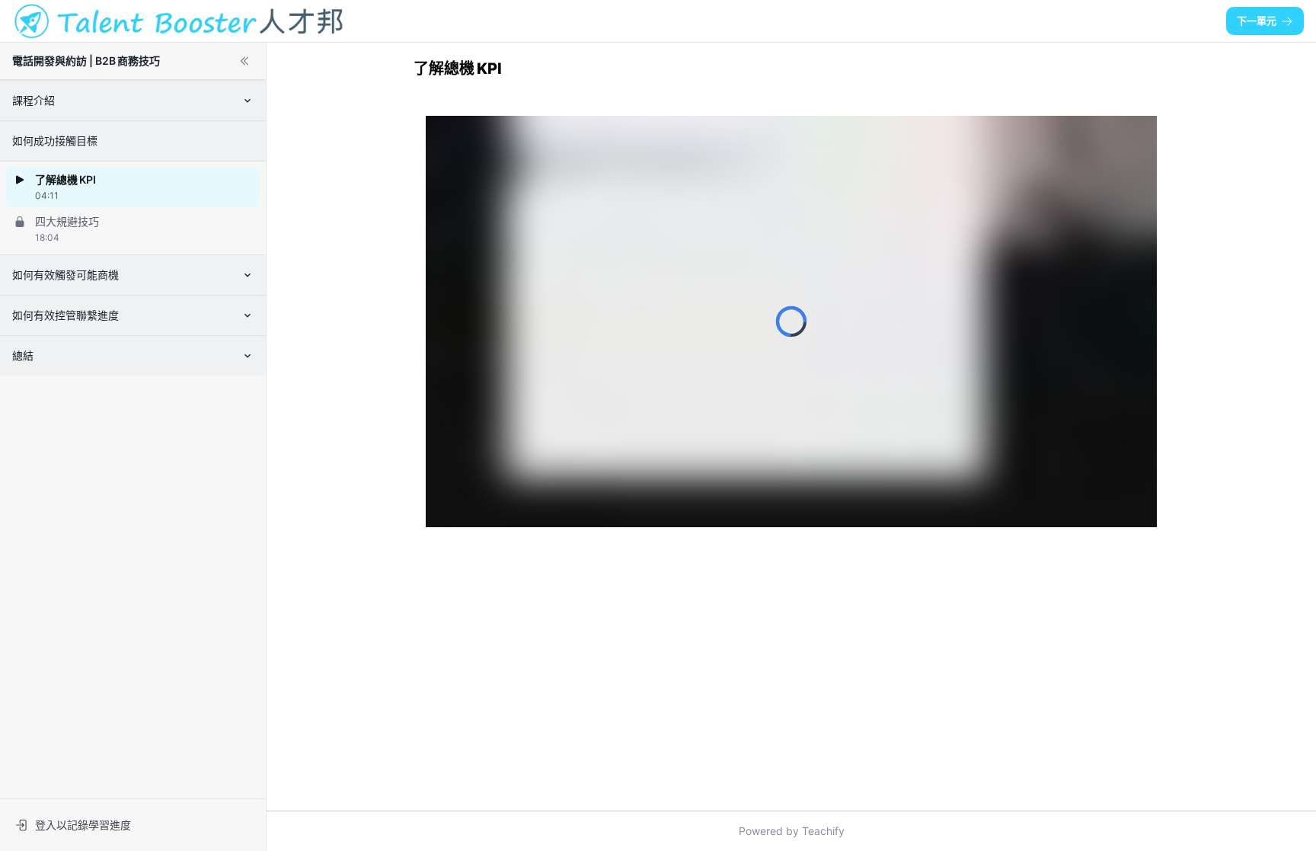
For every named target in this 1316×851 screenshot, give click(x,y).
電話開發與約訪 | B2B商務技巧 (86, 60)
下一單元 (1256, 20)
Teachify (823, 830)
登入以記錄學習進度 (83, 824)
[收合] (244, 61)
